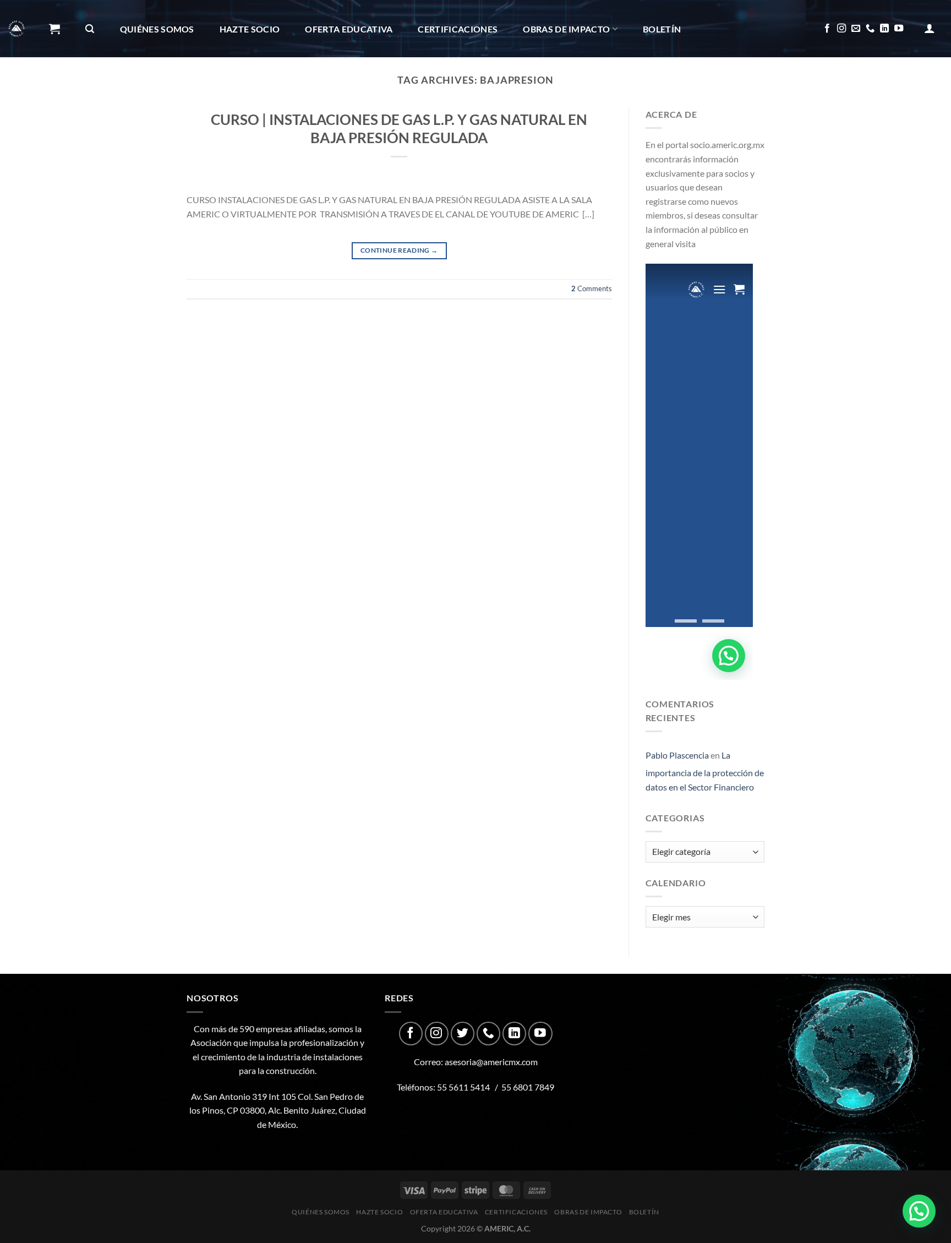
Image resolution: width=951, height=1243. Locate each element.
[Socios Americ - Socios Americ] (16, 28)
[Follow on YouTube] (898, 29)
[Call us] (870, 29)
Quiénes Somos (157, 29)
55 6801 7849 (527, 1087)
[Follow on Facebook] (827, 29)
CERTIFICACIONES (458, 29)
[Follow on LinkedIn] (884, 29)
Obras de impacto (566, 29)
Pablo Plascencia (677, 755)
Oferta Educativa (348, 29)
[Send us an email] (855, 29)
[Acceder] (929, 28)
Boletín (662, 29)
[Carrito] (54, 28)
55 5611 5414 (463, 1087)
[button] (919, 1211)
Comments (591, 288)
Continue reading (399, 250)
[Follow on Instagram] (841, 29)
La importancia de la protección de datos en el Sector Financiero (705, 771)
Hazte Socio (250, 29)
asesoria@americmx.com (491, 1061)
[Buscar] (90, 29)
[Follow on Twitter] (462, 1033)
